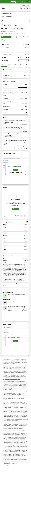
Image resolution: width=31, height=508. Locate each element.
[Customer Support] (22, 1)
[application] (15, 203)
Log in (27, 1)
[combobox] (15, 20)
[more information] (27, 222)
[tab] (4, 65)
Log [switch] (23, 215)
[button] (24, 37)
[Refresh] (24, 28)
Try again (15, 208)
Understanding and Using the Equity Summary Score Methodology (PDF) (15, 378)
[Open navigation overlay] (2, 1)
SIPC (23, 462)
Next (27, 148)
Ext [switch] (26, 215)
